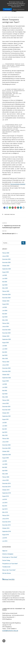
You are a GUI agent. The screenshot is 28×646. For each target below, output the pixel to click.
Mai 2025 (4, 281)
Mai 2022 (4, 390)
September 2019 (6, 493)
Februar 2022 (5, 400)
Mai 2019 (4, 506)
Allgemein (4, 550)
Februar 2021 (5, 438)
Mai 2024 (4, 313)
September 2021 (6, 416)
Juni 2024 (4, 310)
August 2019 (5, 496)
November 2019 (6, 486)
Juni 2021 (4, 426)
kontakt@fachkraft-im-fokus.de (10, 630)
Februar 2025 (5, 291)
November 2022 (6, 371)
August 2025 (5, 272)
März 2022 (5, 397)
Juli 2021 (4, 422)
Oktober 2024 (5, 301)
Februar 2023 (5, 361)
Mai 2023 (4, 352)
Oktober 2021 (5, 413)
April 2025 (4, 285)
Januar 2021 (5, 441)
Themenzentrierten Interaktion (17, 184)
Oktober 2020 (5, 451)
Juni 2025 (4, 278)
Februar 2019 (5, 515)
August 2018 (5, 534)
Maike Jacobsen (19, 17)
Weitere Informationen (18, 9)
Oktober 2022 (5, 374)
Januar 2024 (5, 326)
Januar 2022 (5, 403)
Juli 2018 (4, 538)
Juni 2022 (4, 387)
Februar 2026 (5, 253)
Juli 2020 (4, 461)
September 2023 (6, 339)
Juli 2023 (4, 345)
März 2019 (5, 512)
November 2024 (6, 297)
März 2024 (5, 320)
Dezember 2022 (6, 368)
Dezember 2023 (6, 329)
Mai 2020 (4, 467)
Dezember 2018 (6, 522)
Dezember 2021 (6, 406)
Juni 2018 (4, 541)
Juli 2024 (4, 307)
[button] (4, 208)
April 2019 (4, 509)
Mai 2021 (4, 429)
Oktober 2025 (5, 265)
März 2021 (5, 435)
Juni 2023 (4, 349)
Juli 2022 (4, 384)
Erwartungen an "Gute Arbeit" (9, 557)
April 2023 (4, 355)
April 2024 (4, 317)
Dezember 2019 (6, 483)
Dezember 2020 (6, 445)
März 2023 (5, 358)
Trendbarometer (6, 567)
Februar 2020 (5, 477)
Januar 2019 (5, 518)
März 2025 (5, 288)
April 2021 (4, 432)
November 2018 (6, 525)
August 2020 (5, 458)
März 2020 (5, 474)
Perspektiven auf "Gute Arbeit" (10, 563)
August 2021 (5, 419)
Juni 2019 (4, 502)
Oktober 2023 (5, 336)
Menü (14, 11)
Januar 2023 (5, 365)
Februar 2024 (5, 323)
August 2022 (5, 381)
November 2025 (6, 262)
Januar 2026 (5, 256)
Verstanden (7, 9)
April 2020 (4, 470)
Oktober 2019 (5, 490)
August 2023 (5, 342)
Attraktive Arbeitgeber (7, 554)
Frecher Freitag (10, 214)
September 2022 (6, 377)
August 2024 (5, 304)
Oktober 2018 (5, 528)
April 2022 (4, 393)
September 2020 (6, 454)
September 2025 (6, 269)
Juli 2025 (4, 275)
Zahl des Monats (6, 573)
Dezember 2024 (6, 294)
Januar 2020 (5, 480)
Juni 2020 (4, 464)
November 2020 (6, 448)
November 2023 (6, 333)
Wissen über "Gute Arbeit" (9, 570)
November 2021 (6, 409)
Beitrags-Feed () (9, 579)
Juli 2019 (4, 499)
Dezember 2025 (6, 259)
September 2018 (6, 531)
